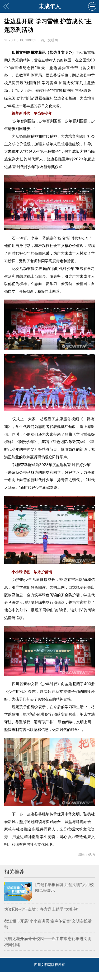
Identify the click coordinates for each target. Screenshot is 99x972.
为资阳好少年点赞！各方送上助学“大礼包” (41, 909)
